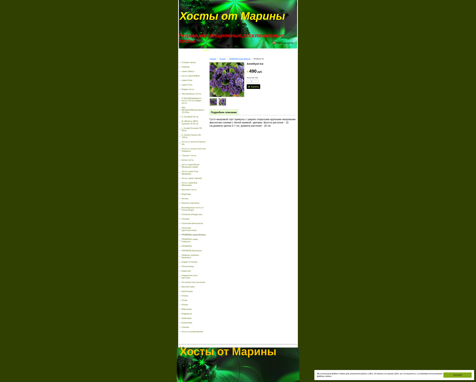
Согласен (457, 375)
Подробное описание (224, 112)
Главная (212, 59)
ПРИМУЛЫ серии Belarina (240, 59)
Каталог (223, 59)
